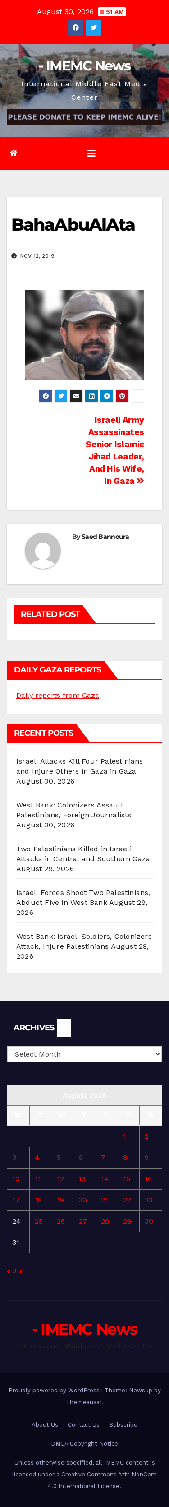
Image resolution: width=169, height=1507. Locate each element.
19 (60, 1200)
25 (39, 1221)
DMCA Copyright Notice (84, 1443)
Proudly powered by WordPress (55, 1390)
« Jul (15, 1270)
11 (38, 1178)
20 (82, 1200)
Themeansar (83, 1402)
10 (16, 1178)
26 (61, 1221)
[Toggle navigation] (91, 153)
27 (82, 1221)
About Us (45, 1424)
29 (127, 1221)
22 (127, 1200)
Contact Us (84, 1424)
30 (149, 1221)
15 (126, 1178)
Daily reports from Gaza (57, 695)
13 (82, 1178)
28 (105, 1221)
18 (38, 1200)
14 (105, 1178)
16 (148, 1178)
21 (104, 1200)
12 (60, 1178)
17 (16, 1200)
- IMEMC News (84, 65)
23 (149, 1200)
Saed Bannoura (105, 537)
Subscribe (123, 1424)
